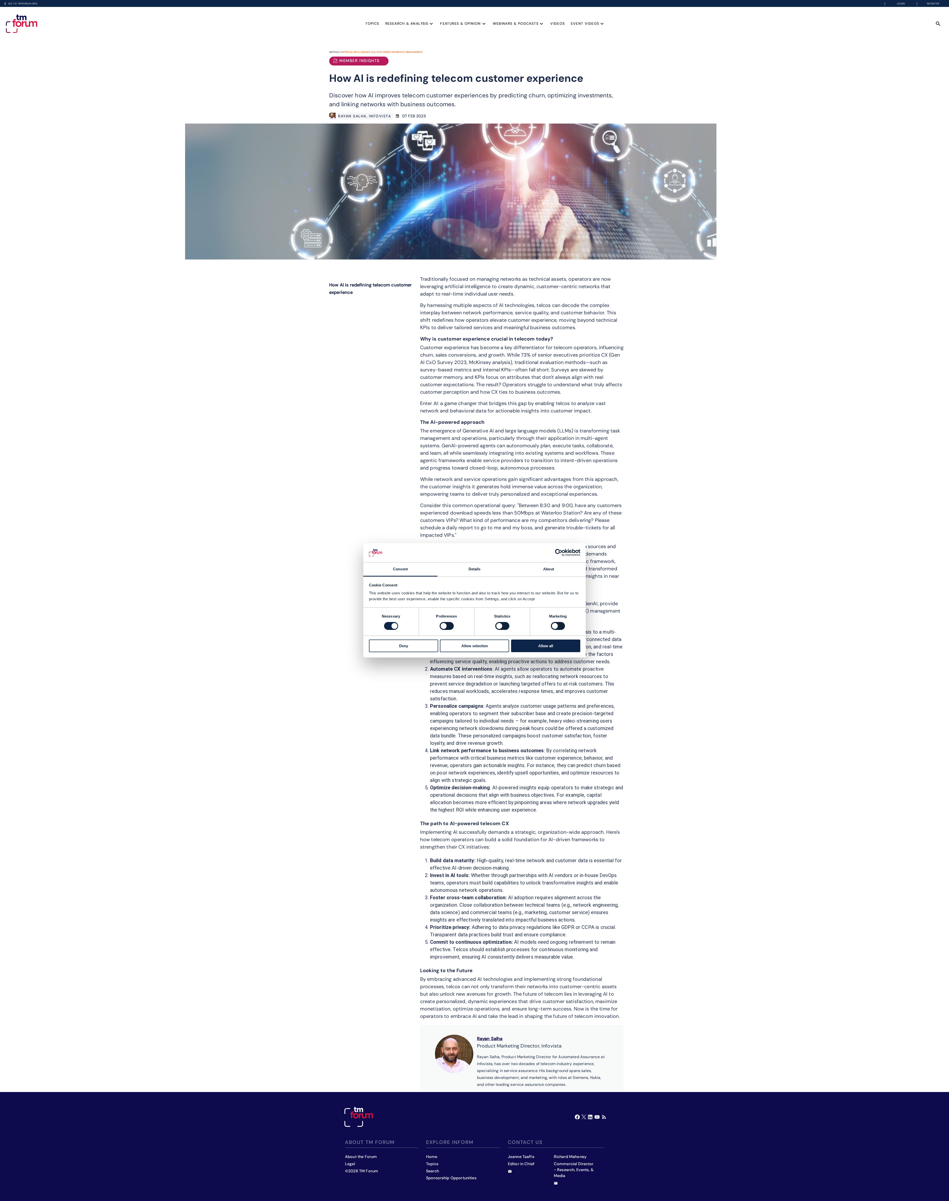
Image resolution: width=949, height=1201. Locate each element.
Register (933, 3)
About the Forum (361, 1156)
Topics (372, 23)
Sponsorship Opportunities (451, 1177)
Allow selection (474, 646)
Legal (350, 1163)
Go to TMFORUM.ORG (23, 3)
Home (431, 1156)
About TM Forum (370, 1142)
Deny (403, 646)
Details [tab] (475, 569)
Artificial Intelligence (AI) (358, 52)
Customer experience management (399, 52)
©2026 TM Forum (361, 1171)
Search (432, 1171)
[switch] (447, 626)
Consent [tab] (400, 569)
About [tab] (548, 569)
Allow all (545, 646)
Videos (557, 23)
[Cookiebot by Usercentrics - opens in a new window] (558, 552)
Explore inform (450, 1142)
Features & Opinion (460, 23)
